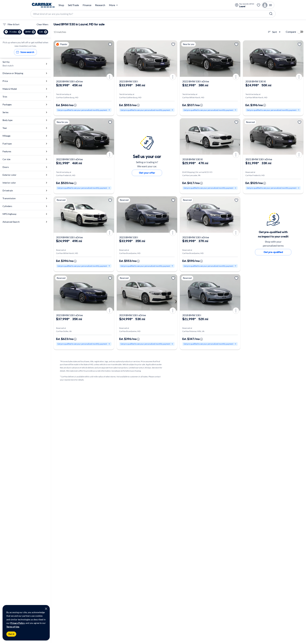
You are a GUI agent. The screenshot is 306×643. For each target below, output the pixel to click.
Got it (11, 634)
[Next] (110, 58)
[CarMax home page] (43, 5)
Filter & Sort (13, 24)
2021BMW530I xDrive (258, 159)
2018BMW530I (191, 315)
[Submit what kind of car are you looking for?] (270, 13)
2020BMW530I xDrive (69, 81)
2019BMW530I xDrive (69, 237)
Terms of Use (12, 626)
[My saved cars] (258, 5)
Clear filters (42, 24)
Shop (61, 5)
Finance (87, 5)
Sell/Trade (73, 5)
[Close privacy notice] (46, 608)
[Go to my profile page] (268, 5)
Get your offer (147, 172)
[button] (13, 31)
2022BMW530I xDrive (195, 81)
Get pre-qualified (273, 252)
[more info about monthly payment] (75, 105)
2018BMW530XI (255, 81)
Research (100, 5)
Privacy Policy (17, 623)
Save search (27, 52)
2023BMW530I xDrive (195, 237)
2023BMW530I (128, 81)
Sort (274, 31)
